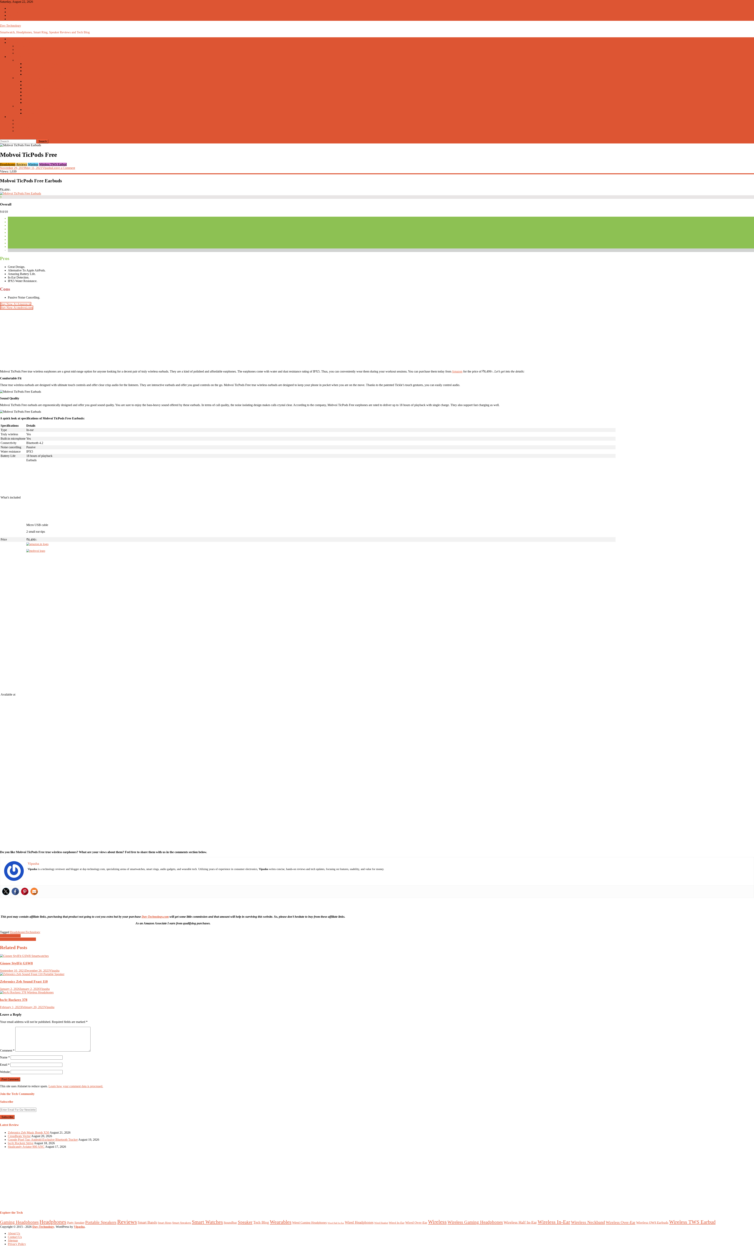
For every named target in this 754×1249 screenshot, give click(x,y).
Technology (33, 932)
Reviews (21, 164)
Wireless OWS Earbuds (652, 1222)
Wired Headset (381, 1223)
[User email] (34, 891)
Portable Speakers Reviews (32, 120)
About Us (14, 8)
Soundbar (230, 1222)
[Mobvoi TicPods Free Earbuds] (20, 193)
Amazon (457, 371)
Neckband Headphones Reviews (44, 85)
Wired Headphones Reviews (33, 60)
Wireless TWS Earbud (53, 164)
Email (5, 1064)
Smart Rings (164, 1222)
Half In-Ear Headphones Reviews (45, 67)
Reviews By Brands (20, 39)
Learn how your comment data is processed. (75, 1086)
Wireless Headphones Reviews (35, 77)
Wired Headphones (359, 1222)
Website (5, 1072)
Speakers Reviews (19, 116)
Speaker (245, 1222)
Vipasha (47, 168)
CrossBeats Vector (19, 1136)
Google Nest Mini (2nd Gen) (18, 939)
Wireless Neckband (588, 1222)
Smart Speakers (181, 1222)
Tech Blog (14, 12)
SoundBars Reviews (28, 127)
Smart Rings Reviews (29, 53)
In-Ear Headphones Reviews (41, 63)
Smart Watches (207, 1222)
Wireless (33, 164)
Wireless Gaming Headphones (42, 113)
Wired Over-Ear (416, 1222)
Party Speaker (75, 1222)
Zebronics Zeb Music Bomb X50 (28, 1132)
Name (5, 1057)
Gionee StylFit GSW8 (16, 963)
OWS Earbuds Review (38, 102)
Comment (7, 1050)
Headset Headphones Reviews (42, 74)
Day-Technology (10, 25)
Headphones (8, 164)
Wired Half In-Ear (336, 1223)
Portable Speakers (100, 1222)
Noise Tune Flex (10, 935)
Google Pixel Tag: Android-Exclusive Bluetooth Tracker (43, 1139)
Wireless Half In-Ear (520, 1222)
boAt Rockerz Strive (20, 1143)
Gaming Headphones (19, 1222)
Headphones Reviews (21, 56)
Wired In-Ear (396, 1222)
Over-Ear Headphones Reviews (43, 70)
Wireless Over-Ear (620, 1222)
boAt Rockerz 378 (13, 1000)
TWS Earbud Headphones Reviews (46, 81)
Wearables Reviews (20, 42)
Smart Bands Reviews (29, 49)
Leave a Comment (63, 168)
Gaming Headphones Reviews (35, 106)
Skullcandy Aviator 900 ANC (26, 1146)
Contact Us (15, 19)
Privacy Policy (17, 1244)
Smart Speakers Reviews (31, 123)
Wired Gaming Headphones (41, 109)
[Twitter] (6, 891)
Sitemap (13, 15)
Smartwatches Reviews (30, 46)
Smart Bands (147, 1222)
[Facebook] (15, 891)
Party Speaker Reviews (30, 130)
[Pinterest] (24, 891)
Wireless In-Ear (554, 1222)
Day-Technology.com (155, 916)
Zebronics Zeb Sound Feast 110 (24, 981)
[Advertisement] (118, 338)
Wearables (280, 1222)
